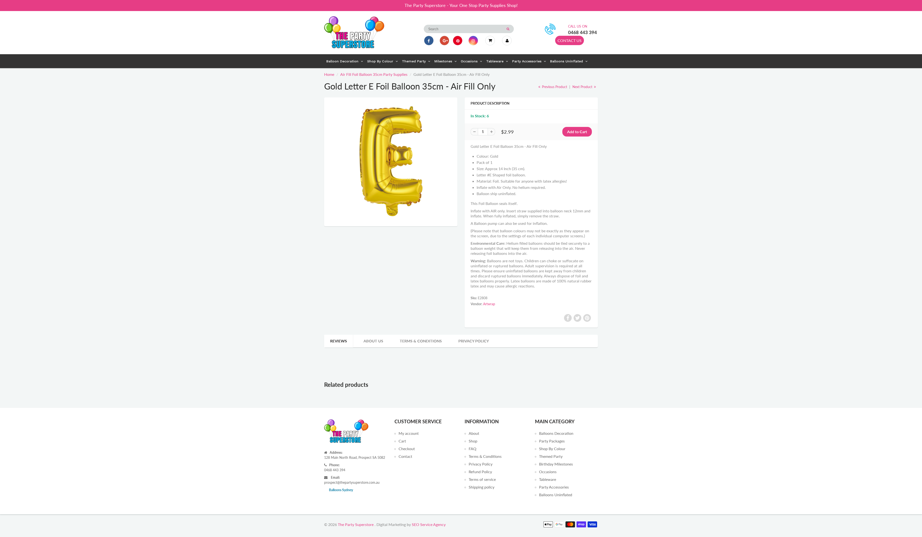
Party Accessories (554, 487)
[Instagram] (473, 40)
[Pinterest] (457, 40)
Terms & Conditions (421, 341)
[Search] (508, 29)
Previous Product (554, 87)
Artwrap (489, 304)
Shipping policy (481, 487)
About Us (373, 341)
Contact (405, 456)
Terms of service (482, 479)
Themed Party (551, 456)
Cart (402, 441)
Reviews (338, 341)
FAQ (472, 448)
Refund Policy (480, 471)
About (474, 433)
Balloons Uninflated (555, 494)
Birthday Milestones (556, 464)
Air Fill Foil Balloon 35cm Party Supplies (373, 74)
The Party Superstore (356, 524)
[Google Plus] (444, 40)
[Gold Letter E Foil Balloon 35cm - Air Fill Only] (390, 161)
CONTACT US (570, 40)
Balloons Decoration (556, 433)
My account (409, 433)
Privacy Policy (473, 341)
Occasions (548, 471)
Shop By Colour (552, 448)
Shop (473, 441)
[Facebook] (429, 40)
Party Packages (552, 441)
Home (329, 74)
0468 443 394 (582, 32)
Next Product (582, 87)
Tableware (547, 479)
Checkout (407, 448)
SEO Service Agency (429, 524)
